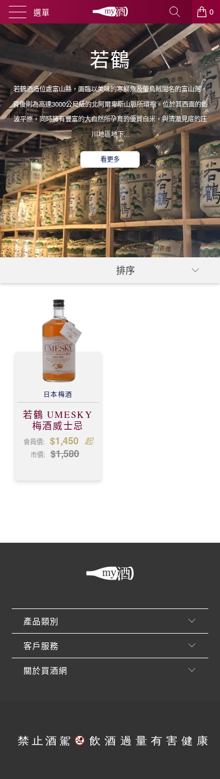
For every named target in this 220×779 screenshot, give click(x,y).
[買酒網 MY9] (110, 11)
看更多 (110, 159)
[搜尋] (178, 11)
